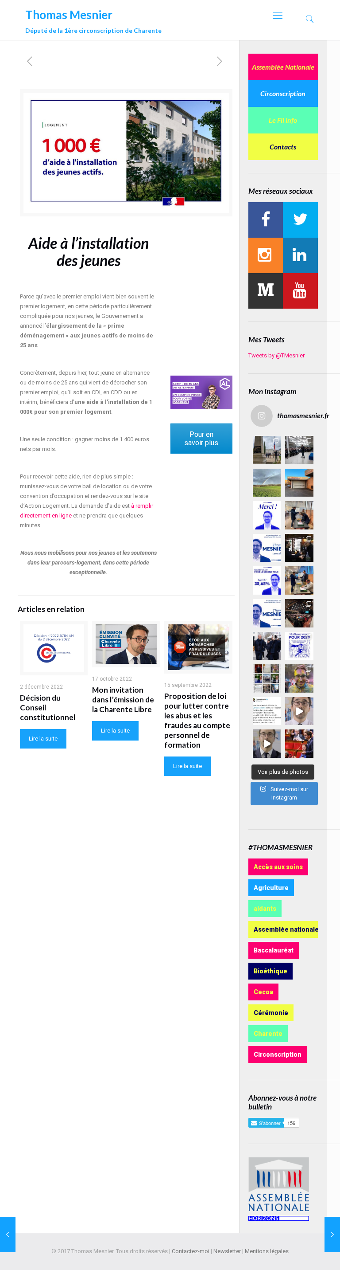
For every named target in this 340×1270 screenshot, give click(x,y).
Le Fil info (283, 120)
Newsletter (227, 1251)
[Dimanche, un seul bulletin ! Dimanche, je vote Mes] (267, 613)
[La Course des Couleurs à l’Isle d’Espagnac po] (299, 678)
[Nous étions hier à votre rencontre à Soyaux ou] (299, 613)
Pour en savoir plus (201, 438)
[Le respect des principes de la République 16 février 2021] (7, 1234)
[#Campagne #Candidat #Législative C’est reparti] (267, 711)
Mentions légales (267, 1251)
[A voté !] (299, 515)
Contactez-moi (190, 1251)
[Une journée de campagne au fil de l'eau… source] (267, 646)
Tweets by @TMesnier (276, 355)
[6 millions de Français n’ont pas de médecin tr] (299, 711)
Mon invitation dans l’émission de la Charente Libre (123, 699)
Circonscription (282, 93)
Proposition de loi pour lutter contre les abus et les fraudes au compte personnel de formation (197, 720)
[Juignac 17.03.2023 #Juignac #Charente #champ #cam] (267, 483)
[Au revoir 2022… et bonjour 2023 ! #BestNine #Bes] (267, 678)
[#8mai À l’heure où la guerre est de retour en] (267, 450)
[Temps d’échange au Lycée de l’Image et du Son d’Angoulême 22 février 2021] (332, 1234)
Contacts (283, 146)
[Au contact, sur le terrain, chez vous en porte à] (299, 548)
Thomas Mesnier (93, 19)
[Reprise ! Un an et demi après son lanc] (299, 450)
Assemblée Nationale (283, 67)
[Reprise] (299, 483)
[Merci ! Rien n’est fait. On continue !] (267, 580)
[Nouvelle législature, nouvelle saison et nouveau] (267, 743)
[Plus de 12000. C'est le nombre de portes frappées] (267, 548)
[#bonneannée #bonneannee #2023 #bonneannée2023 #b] (299, 646)
